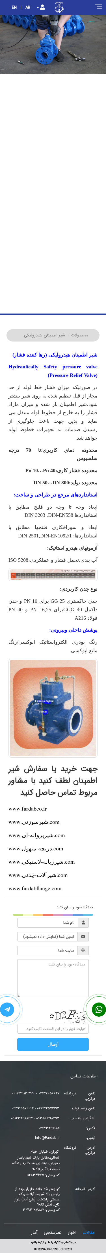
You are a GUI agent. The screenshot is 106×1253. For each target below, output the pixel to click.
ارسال (53, 1044)
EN (14, 8)
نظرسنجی (53, 1232)
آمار (34, 1232)
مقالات (89, 1232)
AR (27, 8)
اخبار (72, 1232)
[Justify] (40, 7)
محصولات (79, 335)
